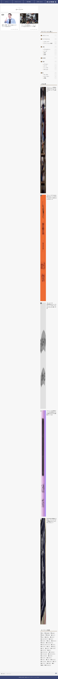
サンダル (50, 74)
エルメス (52, 637)
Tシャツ (53, 635)
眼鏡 (42, 665)
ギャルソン (54, 640)
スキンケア (50, 41)
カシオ (49, 640)
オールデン (43, 640)
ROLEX (43, 635)
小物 (49, 46)
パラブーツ (49, 657)
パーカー (43, 659)
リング (55, 661)
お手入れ (47, 637)
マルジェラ (53, 659)
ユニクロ (50, 661)
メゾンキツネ (44, 661)
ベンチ (48, 659)
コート (49, 646)
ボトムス (50, 69)
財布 (50, 54)
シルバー (47, 648)
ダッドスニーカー (44, 652)
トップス (50, 67)
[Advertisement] (49, 17)
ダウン (50, 650)
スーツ (50, 66)
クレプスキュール (50, 642)
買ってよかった (48, 665)
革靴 (50, 78)
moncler (53, 633)
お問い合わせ (40, 1)
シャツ (43, 648)
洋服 (49, 61)
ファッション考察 (50, 43)
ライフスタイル (49, 39)
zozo (42, 637)
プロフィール (18, 1)
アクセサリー (50, 49)
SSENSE (48, 635)
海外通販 (29, 1)
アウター (50, 64)
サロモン (53, 646)
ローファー (43, 663)
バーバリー (43, 657)
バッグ (50, 51)
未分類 (49, 58)
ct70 (42, 633)
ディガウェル (52, 652)
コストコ (53, 644)
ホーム (6, 1)
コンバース (43, 646)
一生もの (49, 663)
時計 (50, 52)
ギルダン (43, 642)
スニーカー (50, 76)
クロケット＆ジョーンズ (46, 644)
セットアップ (44, 650)
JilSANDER (47, 633)
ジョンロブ (53, 648)
